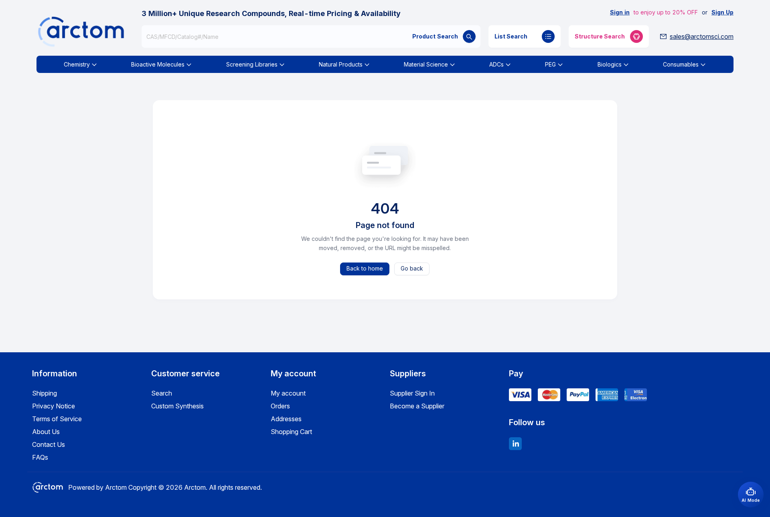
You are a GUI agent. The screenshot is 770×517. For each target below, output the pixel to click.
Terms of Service (57, 419)
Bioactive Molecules (157, 64)
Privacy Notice (53, 406)
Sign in (620, 12)
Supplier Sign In (412, 393)
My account (288, 393)
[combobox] (311, 36)
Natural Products (341, 64)
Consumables (681, 64)
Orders (280, 406)
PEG (550, 64)
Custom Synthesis (177, 406)
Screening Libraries (252, 64)
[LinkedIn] (515, 443)
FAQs (40, 457)
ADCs (496, 64)
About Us (46, 432)
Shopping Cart (291, 432)
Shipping (44, 393)
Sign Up (722, 12)
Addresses (286, 419)
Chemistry (77, 64)
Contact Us (48, 444)
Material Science (426, 64)
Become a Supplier (417, 406)
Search (161, 393)
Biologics (610, 64)
